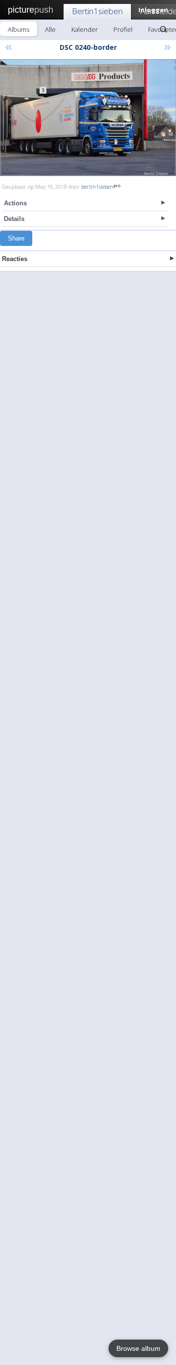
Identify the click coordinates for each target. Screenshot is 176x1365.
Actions (15, 203)
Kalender (84, 29)
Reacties (14, 259)
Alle (50, 29)
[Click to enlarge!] (88, 117)
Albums (18, 29)
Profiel (122, 29)
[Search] (163, 29)
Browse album (138, 1348)
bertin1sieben (97, 186)
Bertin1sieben (97, 11)
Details (14, 218)
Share (16, 238)
